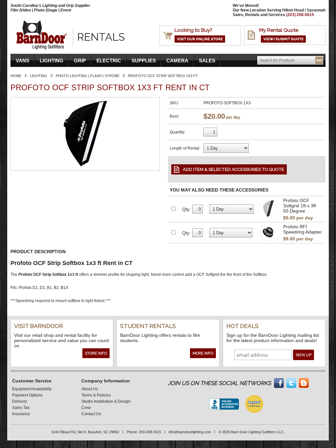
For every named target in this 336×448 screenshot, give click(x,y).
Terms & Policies (96, 395)
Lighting (51, 60)
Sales (207, 60)
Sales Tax (21, 407)
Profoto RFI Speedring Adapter (302, 229)
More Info (203, 353)
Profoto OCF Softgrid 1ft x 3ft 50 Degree (299, 206)
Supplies (144, 60)
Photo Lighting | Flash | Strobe (87, 76)
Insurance (21, 414)
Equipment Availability (32, 389)
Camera (177, 60)
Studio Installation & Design (106, 401)
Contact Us (91, 414)
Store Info (96, 353)
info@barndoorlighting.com (190, 432)
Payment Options (27, 395)
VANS (22, 60)
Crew (86, 407)
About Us (89, 389)
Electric (108, 60)
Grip (80, 60)
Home (15, 76)
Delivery (19, 401)
